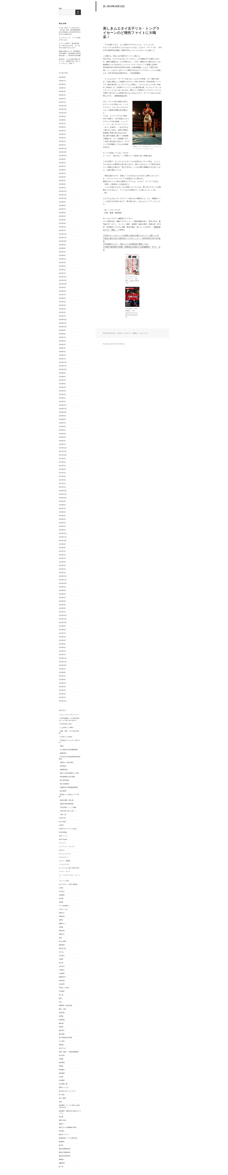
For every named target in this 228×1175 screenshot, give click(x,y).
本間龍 (61, 1016)
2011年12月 (63, 701)
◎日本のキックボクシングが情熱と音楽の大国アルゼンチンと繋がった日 (131, 235)
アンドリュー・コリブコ (67, 846)
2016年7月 (62, 508)
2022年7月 (62, 252)
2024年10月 (63, 156)
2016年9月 (62, 501)
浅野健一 (62, 1045)
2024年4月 (62, 177)
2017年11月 (63, 451)
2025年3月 (62, 138)
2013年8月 (62, 630)
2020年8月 (62, 334)
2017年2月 (62, 483)
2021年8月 (62, 291)
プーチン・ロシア (64, 871)
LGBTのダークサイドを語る (68, 829)
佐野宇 (61, 920)
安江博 (61, 963)
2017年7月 (62, 466)
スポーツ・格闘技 (64, 861)
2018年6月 (62, 426)
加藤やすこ (62, 923)
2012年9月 (62, 669)
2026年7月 (62, 81)
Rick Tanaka (63, 839)
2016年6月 (62, 512)
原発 (60, 938)
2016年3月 (62, 523)
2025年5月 (62, 131)
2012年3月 (62, 690)
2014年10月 (63, 583)
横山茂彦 (62, 1034)
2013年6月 (62, 637)
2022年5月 (62, 259)
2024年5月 (62, 173)
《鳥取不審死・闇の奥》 (67, 800)
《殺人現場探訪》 (64, 784)
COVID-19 (62, 818)
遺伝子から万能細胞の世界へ (68, 1127)
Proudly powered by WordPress (114, 344)
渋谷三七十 (62, 1048)
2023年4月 (62, 220)
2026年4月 (62, 91)
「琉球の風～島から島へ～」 (68, 811)
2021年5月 (62, 302)
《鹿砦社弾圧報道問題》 (67, 804)
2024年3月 (62, 181)
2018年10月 (63, 412)
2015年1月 (62, 573)
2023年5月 (62, 216)
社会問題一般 (63, 1084)
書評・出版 (62, 1009)
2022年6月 (62, 255)
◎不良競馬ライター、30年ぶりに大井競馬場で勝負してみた (126, 244)
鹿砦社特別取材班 (64, 1156)
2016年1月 (62, 530)
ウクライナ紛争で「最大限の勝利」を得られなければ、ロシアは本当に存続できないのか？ (69, 45)
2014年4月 (62, 601)
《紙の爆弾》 (63, 791)
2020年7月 (62, 337)
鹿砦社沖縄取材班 (64, 1152)
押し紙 (61, 995)
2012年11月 (63, 662)
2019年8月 (62, 377)
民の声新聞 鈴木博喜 (65, 1037)
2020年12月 (63, 320)
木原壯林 (62, 1013)
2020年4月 (62, 348)
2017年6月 (62, 469)
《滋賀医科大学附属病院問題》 (69, 787)
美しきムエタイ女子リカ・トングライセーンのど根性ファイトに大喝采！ (131, 32)
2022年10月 (63, 241)
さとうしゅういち (64, 854)
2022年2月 (62, 270)
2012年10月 (63, 665)
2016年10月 (63, 498)
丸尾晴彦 (62, 895)
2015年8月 (62, 548)
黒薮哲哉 (62, 1163)
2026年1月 (62, 102)
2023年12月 (63, 191)
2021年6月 (62, 298)
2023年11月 (63, 195)
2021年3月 (62, 309)
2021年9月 (62, 287)
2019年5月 (62, 387)
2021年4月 (62, 305)
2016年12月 (63, 491)
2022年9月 (62, 245)
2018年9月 (62, 416)
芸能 (60, 1102)
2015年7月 (62, 551)
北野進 (61, 927)
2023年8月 (62, 205)
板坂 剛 (61, 1023)
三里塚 (61, 888)
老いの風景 (62, 1098)
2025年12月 (63, 106)
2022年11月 (63, 238)
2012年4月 (62, 687)
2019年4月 (62, 391)
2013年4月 (62, 644)
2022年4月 (62, 262)
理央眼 (61, 1066)
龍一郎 (61, 1167)
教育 (60, 998)
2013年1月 (62, 655)
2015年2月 (62, 569)
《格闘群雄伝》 (64, 769)
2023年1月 (62, 230)
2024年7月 (62, 166)
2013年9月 (62, 626)
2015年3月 (62, 565)
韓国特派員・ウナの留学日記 (68, 1138)
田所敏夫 (62, 1070)
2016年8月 (62, 505)
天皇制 (61, 959)
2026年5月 (62, 88)
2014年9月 (62, 587)
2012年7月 (62, 676)
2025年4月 (62, 134)
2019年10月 (63, 369)
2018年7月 (62, 423)
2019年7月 (62, 380)
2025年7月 (62, 123)
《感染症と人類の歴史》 (67, 762)
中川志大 (62, 891)
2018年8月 (62, 419)
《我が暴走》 (63, 766)
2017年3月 (62, 480)
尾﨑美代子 (62, 977)
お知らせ (62, 850)
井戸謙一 (62, 898)
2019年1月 (62, 401)
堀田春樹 (62, 945)
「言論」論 (62, 814)
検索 (60, 8)
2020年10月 (63, 327)
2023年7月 (62, 209)
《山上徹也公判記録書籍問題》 (69, 750)
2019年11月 (63, 366)
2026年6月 (62, 84)
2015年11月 (63, 537)
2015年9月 (62, 544)
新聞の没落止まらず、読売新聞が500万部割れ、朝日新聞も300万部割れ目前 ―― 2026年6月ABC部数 (70, 53)
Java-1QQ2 (62, 822)
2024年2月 (62, 184)
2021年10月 (63, 284)
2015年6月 (62, 555)
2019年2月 (62, 398)
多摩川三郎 (62, 948)
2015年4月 (62, 562)
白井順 (61, 1077)
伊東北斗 (62, 913)
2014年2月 (62, 608)
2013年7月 (62, 633)
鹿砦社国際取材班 (64, 1149)
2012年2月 (62, 694)
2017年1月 (62, 487)
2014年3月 (62, 605)
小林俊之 (62, 970)
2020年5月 (62, 344)
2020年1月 (62, 359)
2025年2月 (62, 141)
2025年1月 (62, 145)
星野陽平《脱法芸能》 (66, 1005)
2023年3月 (62, 223)
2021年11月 (63, 280)
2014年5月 (62, 598)
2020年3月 (62, 352)
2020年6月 (62, 341)
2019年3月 (62, 394)
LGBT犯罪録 (63, 832)
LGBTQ (61, 825)
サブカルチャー (64, 857)
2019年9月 (62, 373)
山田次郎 (62, 984)
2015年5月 (62, 558)
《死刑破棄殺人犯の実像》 (67, 777)
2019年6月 (62, 384)
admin (120, 333)
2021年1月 (62, 316)
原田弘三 (62, 934)
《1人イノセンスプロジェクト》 (69, 715)
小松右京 (62, 966)
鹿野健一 (62, 1159)
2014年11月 (63, 580)
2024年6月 (62, 170)
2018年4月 (62, 434)
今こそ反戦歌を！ (64, 906)
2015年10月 (63, 540)
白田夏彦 (62, 1080)
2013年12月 (63, 615)
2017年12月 (63, 448)
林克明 (61, 1027)
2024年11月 (63, 152)
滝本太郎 (62, 1055)
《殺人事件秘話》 (64, 780)
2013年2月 (62, 651)
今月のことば (63, 909)
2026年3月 (62, 95)
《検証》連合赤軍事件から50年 (69, 773)
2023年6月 (62, 213)
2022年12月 (63, 234)
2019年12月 (63, 362)
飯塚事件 (62, 1142)
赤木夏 (61, 1117)
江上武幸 (62, 1041)
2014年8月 (62, 590)
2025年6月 (62, 127)
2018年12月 (63, 405)
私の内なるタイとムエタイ (67, 1091)
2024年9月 (62, 159)
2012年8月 (62, 672)
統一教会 (62, 1095)
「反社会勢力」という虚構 (67, 807)
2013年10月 (63, 622)
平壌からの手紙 (64, 988)
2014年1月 (62, 612)
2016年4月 (62, 519)
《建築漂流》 (63, 753)
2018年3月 (62, 437)
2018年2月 (62, 441)
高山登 (61, 1145)
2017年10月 (63, 455)
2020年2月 (62, 355)
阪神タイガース (64, 1134)
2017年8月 (62, 462)
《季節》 (62, 746)
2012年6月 (62, 679)
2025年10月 (63, 113)
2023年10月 (63, 198)
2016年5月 (62, 516)
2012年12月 (63, 658)
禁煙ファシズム (64, 1087)
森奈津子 (62, 1030)
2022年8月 (62, 248)
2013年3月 (62, 647)
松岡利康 (62, 1020)
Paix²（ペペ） (63, 836)
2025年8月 (62, 120)
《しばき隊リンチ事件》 (67, 727)
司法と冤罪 (62, 941)
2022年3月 (62, 266)
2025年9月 (62, 116)
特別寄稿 (62, 1062)
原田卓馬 (62, 931)
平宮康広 (62, 991)
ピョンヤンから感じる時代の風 (69, 868)
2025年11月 (63, 109)
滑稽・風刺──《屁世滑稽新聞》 (69, 1052)
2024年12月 (63, 148)
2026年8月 (62, 77)
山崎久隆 (62, 980)
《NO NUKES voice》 (66, 724)
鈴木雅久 (62, 1131)
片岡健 (61, 1059)
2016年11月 (63, 494)
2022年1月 (62, 273)
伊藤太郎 (62, 916)
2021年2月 (62, 312)
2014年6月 (62, 594)
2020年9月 (62, 330)
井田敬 (61, 902)
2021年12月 (63, 277)
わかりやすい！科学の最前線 (68, 884)
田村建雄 (62, 1073)
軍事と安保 (62, 1120)
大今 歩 (61, 952)
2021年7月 (62, 295)
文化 (60, 1002)
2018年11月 (63, 409)
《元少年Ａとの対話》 (66, 737)
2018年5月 (62, 430)
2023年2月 (62, 227)
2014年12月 (63, 576)
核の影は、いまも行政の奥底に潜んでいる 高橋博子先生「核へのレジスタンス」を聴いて (69, 61)
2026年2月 (62, 99)
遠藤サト (62, 1124)
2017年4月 (62, 476)
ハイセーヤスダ (64, 864)
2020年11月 (63, 323)
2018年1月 (62, 444)
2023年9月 (62, 202)
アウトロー (62, 843)
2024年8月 (62, 163)
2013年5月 (62, 640)
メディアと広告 (64, 881)
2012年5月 (62, 683)
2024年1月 (62, 188)
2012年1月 (62, 697)
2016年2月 (62, 526)
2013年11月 (63, 619)
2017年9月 (62, 459)
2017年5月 (62, 473)
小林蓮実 (62, 973)
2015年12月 (63, 533)
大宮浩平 (62, 956)
